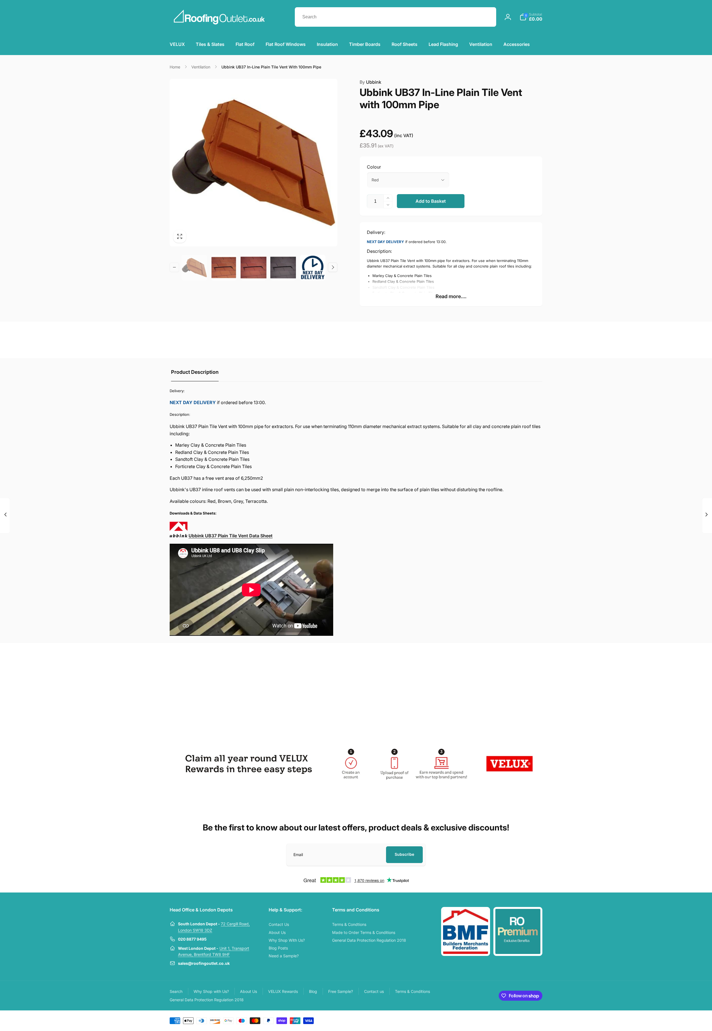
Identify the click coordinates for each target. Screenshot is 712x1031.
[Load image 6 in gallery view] (253, 267)
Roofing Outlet (505, 1020)
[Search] (486, 17)
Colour (374, 167)
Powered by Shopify (529, 1020)
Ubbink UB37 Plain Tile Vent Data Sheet (231, 535)
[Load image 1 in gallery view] (194, 267)
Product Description (195, 372)
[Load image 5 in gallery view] (224, 267)
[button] (531, 17)
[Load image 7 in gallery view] (283, 267)
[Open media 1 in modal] (253, 162)
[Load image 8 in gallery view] (312, 267)
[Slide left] (174, 267)
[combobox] (395, 17)
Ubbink (370, 82)
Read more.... (451, 296)
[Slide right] (332, 267)
